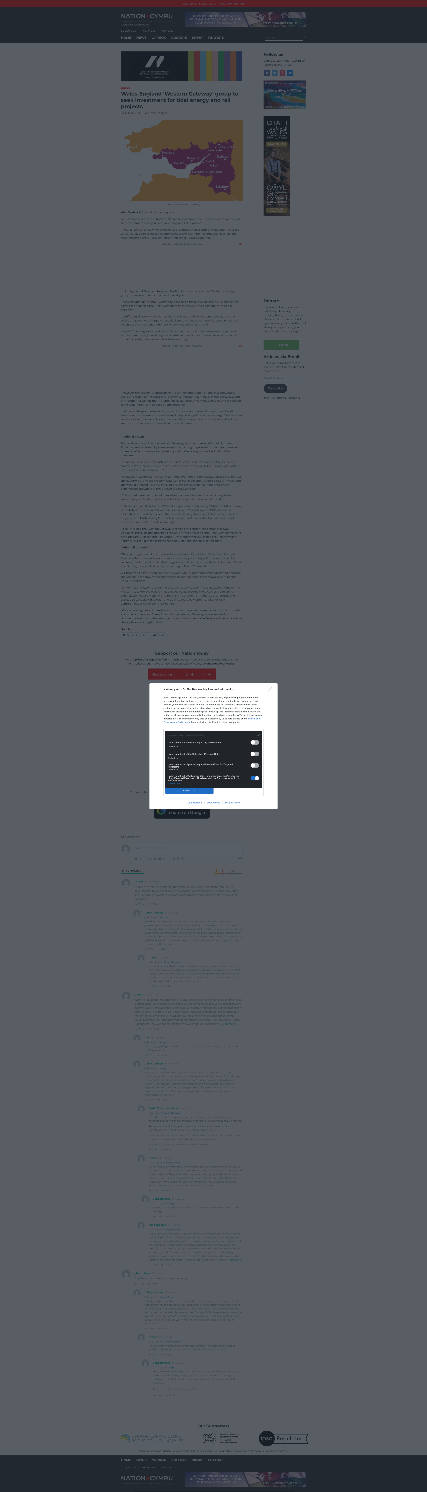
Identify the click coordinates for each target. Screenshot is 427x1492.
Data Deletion (194, 802)
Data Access (213, 802)
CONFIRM (189, 790)
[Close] (271, 690)
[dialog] (213, 746)
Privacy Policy (232, 802)
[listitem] (213, 735)
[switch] (255, 742)
